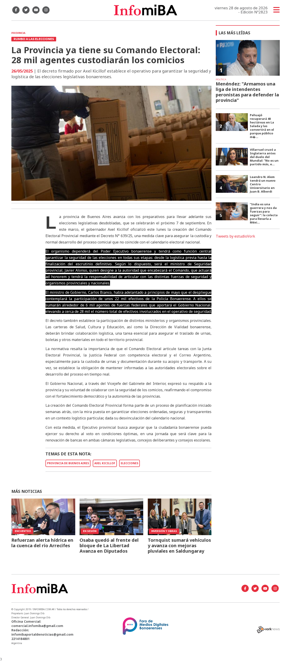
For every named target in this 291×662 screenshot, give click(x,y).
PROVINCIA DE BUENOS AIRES (68, 463)
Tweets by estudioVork (235, 236)
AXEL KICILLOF (104, 463)
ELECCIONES (129, 463)
